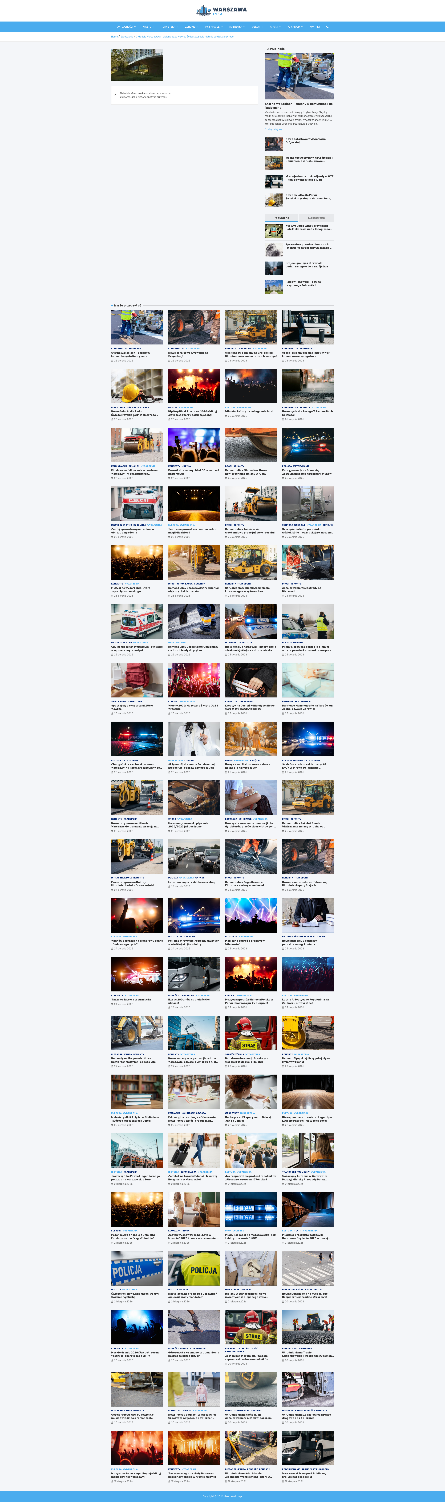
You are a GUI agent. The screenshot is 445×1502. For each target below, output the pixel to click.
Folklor (116, 1231)
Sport (274, 26)
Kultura (230, 407)
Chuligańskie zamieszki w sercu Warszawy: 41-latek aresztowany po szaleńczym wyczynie (135, 768)
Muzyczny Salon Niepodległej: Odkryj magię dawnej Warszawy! (136, 1475)
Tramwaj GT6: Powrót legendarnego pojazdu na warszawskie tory (135, 1178)
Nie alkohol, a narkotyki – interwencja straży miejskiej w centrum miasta (250, 648)
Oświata (201, 1113)
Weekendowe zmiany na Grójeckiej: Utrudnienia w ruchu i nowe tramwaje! (309, 161)
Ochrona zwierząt (293, 525)
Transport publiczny (296, 1172)
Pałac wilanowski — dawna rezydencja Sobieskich (303, 283)
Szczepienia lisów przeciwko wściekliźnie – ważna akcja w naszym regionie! (306, 532)
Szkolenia (139, 525)
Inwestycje (118, 407)
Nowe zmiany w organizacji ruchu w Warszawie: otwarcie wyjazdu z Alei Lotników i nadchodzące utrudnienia (193, 1062)
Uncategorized (177, 642)
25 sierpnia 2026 (237, 595)
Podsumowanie (291, 1469)
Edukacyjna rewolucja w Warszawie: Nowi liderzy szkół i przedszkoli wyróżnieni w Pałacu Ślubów (192, 1121)
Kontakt (315, 26)
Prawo (321, 936)
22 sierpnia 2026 (123, 1066)
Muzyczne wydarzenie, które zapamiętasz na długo (130, 589)
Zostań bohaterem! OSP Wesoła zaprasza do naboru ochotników (247, 1357)
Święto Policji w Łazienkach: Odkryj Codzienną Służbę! (135, 1295)
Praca (185, 1231)
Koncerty (174, 466)
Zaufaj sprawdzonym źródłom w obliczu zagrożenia (132, 531)
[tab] (281, 218)
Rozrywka (235, 26)
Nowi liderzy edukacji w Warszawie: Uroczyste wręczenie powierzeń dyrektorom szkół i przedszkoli (192, 1418)
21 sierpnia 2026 (123, 1184)
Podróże (173, 995)
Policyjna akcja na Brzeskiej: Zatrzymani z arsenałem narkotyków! (307, 472)
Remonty (230, 348)
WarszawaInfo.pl (233, 1496)
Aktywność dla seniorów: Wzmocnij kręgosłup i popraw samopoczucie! (192, 766)
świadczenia (119, 701)
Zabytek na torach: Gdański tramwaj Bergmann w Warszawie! (192, 1178)
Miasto (147, 26)
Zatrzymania (301, 466)
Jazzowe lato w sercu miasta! (131, 999)
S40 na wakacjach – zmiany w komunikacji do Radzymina (130, 354)
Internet (309, 936)
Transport (136, 348)
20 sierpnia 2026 (294, 1301)
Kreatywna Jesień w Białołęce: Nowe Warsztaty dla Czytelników (250, 707)
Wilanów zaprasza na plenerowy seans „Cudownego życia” (137, 942)
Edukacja (231, 701)
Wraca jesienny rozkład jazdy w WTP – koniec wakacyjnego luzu (310, 178)
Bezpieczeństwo (121, 525)
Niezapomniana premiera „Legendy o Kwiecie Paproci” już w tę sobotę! (307, 1119)
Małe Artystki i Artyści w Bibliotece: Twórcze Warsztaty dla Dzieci (135, 1119)
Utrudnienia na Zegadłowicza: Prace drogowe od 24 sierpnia (306, 1416)
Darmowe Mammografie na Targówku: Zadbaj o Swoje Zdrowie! (307, 707)
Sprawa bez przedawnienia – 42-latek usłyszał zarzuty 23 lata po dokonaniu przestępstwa (308, 248)
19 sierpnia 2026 (123, 1481)
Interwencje (233, 642)
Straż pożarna (234, 1054)
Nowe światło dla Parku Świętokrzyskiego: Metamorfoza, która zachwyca (308, 198)
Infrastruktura (121, 878)
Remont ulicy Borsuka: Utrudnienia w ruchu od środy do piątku (193, 648)
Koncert (173, 701)
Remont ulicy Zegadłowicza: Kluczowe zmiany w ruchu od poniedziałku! (244, 885)
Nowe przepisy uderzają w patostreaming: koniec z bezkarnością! (300, 944)
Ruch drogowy (303, 1348)
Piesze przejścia (293, 1289)
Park (146, 407)
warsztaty (232, 1113)
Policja (287, 466)
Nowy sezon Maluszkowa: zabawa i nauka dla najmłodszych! (248, 766)
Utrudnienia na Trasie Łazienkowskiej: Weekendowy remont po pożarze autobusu (307, 1356)
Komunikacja (119, 348)
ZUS (139, 701)
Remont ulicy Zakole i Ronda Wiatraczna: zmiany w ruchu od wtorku (302, 827)
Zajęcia (255, 760)
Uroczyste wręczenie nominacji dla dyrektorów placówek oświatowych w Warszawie (250, 827)
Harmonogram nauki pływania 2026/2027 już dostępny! (188, 825)
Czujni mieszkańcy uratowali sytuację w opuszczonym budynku (137, 648)
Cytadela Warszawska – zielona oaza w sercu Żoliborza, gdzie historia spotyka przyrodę (145, 95)
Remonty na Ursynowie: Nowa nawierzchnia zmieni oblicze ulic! (133, 1060)
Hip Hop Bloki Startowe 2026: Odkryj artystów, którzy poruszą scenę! (192, 413)
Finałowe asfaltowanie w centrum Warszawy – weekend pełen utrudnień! (134, 474)
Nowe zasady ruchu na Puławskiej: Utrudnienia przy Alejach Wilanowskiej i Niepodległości (305, 885)
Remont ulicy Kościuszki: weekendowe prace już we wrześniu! (250, 531)
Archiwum (294, 26)
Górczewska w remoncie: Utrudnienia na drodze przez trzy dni (193, 1354)
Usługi (256, 26)
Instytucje (212, 26)
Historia (116, 1172)
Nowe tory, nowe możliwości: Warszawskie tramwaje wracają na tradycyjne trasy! (134, 827)
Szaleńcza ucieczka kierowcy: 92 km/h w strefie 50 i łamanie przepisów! (304, 768)
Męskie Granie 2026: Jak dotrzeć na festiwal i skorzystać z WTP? (135, 1354)
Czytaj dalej (271, 129)
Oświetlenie (134, 407)
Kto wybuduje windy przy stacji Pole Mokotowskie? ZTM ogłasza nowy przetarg (308, 229)
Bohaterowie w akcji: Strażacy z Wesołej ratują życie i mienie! (246, 1060)
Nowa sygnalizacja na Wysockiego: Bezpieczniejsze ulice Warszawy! (305, 1295)
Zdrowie (190, 26)
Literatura (245, 701)
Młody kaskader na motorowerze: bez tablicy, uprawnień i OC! (250, 1236)
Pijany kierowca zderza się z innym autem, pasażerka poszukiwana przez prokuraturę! (307, 650)
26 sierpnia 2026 (123, 360)
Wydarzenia (193, 348)
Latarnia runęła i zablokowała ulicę (191, 882)
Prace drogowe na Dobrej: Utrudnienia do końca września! (132, 884)
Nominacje (245, 819)
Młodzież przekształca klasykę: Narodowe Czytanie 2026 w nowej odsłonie (305, 1238)
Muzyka (172, 407)
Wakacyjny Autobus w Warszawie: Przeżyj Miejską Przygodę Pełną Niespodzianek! (304, 1179)
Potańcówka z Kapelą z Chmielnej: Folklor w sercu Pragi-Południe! (134, 1236)
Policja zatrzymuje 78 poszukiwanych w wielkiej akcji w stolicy (193, 942)
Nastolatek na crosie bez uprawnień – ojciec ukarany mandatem (193, 1295)
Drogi (228, 466)
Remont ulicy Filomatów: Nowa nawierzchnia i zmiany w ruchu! (246, 472)
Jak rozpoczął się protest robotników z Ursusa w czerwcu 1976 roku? (251, 1178)
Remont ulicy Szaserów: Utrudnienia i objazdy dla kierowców (193, 589)
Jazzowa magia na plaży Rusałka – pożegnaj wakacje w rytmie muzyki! (192, 1475)
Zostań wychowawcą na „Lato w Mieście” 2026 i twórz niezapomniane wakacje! (193, 1238)
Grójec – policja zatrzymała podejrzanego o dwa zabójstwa (307, 265)
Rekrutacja (232, 1348)
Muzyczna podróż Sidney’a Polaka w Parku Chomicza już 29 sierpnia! (249, 1001)
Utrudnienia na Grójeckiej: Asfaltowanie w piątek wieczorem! (248, 1416)
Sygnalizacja (313, 1289)
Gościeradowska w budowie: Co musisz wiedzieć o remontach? (132, 1416)
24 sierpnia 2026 (123, 890)
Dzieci (229, 760)
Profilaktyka (290, 701)
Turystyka (168, 26)
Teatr (297, 1231)
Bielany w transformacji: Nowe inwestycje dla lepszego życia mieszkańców (245, 1297)
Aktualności (125, 26)
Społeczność (249, 1348)
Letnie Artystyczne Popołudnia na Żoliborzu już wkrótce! (305, 1001)
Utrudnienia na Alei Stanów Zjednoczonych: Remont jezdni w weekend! (247, 1477)
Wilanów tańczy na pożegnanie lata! (249, 411)
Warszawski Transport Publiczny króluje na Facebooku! (304, 1475)
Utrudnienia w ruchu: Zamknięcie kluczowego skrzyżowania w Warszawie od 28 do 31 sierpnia (247, 591)
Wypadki (298, 642)
